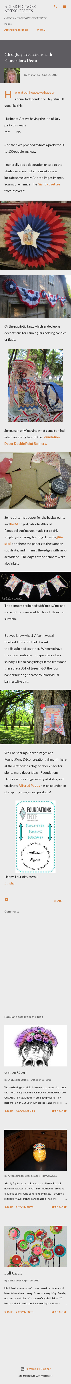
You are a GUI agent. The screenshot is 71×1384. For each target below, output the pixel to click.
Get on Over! (15, 1072)
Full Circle (13, 1273)
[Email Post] (6, 900)
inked (14, 524)
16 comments (25, 1111)
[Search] (56, 6)
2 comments (24, 1311)
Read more (59, 1111)
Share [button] (58, 900)
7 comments (24, 1207)
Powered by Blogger (38, 1369)
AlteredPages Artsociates (20, 9)
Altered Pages (29, 786)
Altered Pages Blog (16, 29)
